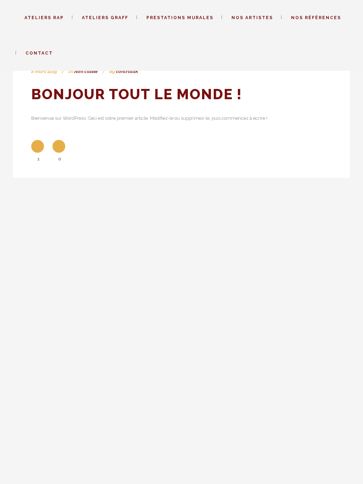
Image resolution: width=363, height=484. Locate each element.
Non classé (86, 71)
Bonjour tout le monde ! (136, 94)
